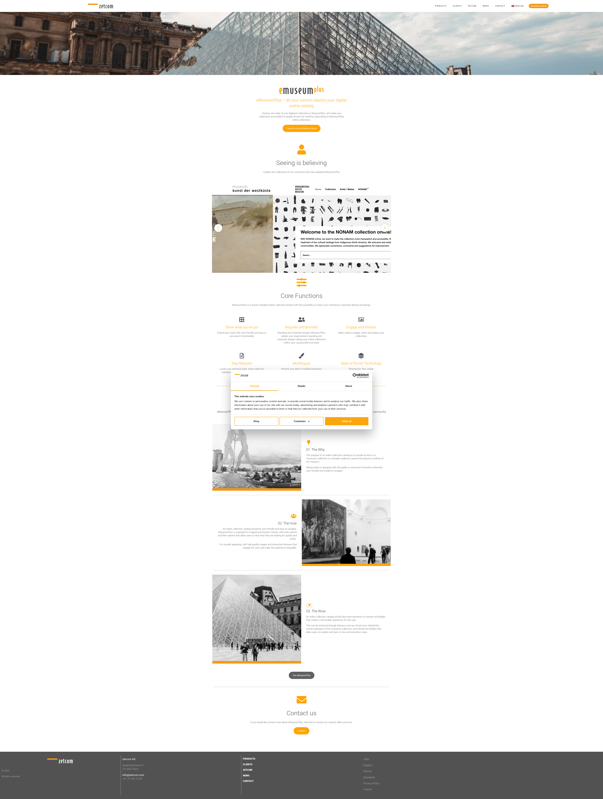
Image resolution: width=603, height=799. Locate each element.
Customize (300, 421)
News (486, 6)
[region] (301, 228)
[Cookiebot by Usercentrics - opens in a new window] (355, 375)
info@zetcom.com (133, 775)
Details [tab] (301, 386)
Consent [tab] (254, 386)
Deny (256, 421)
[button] (301, 228)
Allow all (346, 421)
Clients (457, 6)
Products (440, 6)
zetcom (472, 6)
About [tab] (348, 386)
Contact (500, 6)
